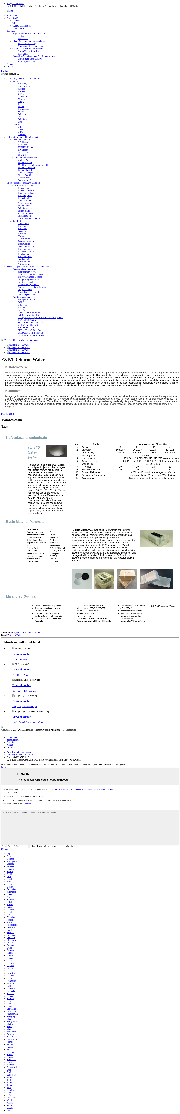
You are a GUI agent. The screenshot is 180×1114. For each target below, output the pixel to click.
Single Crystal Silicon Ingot (24, 706)
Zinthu (21, 36)
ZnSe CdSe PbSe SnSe (28, 325)
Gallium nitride (24, 178)
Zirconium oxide (25, 213)
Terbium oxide (24, 259)
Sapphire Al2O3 (25, 180)
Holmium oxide (25, 249)
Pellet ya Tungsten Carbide (30, 277)
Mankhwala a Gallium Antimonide (33, 165)
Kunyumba (12, 15)
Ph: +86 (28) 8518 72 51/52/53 (20, 754)
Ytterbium (22, 233)
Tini (20, 117)
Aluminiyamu (24, 86)
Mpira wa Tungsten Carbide (30, 274)
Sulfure (21, 111)
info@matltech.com (15, 3)
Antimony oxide (25, 195)
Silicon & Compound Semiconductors (29, 41)
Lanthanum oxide (26, 251)
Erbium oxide (24, 244)
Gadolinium (23, 223)
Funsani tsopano (8, 414)
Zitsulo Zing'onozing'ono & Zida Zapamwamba (33, 56)
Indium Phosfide (25, 170)
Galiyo (21, 101)
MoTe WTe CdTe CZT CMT (31, 335)
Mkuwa (21, 99)
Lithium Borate (25, 188)
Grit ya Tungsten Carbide (29, 279)
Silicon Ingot (23, 152)
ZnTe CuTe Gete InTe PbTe (30, 333)
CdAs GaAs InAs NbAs (29, 312)
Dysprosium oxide (26, 241)
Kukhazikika (18, 28)
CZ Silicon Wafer (20, 675)
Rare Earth (23, 54)
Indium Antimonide (26, 167)
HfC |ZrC (22, 307)
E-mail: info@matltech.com (19, 752)
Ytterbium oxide (25, 261)
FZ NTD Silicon (25, 147)
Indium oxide (24, 205)
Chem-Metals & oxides (28, 51)
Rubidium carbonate (27, 193)
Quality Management (21, 26)
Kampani (16, 20)
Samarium (22, 228)
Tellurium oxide (25, 208)
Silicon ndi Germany (27, 43)
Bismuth (21, 91)
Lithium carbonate (26, 190)
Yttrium (21, 236)
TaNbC (21, 302)
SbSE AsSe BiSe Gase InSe (30, 322)
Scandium (22, 231)
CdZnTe (21, 132)
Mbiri (14, 23)
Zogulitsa (11, 31)
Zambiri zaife (13, 18)
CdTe (20, 129)
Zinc (20, 122)
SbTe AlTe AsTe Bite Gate (30, 330)
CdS (20, 127)
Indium (21, 106)
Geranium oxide (25, 203)
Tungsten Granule (26, 282)
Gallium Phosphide (26, 172)
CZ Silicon (23, 142)
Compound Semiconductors (30, 46)
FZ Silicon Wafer (14, 635)
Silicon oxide (24, 211)
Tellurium (22, 119)
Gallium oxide (24, 200)
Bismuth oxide (24, 198)
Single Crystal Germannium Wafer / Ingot (30, 722)
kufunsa (4, 767)
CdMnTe (22, 134)
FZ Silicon (22, 144)
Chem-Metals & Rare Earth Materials (28, 48)
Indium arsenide (25, 162)
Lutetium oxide (25, 254)
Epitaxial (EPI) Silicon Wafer (27, 632)
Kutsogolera (23, 109)
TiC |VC (22, 310)
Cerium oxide (24, 239)
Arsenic (21, 89)
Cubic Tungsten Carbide (29, 292)
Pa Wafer (22, 155)
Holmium (22, 226)
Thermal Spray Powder (28, 284)
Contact (10, 66)
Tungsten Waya (25, 289)
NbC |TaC (22, 305)
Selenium (22, 114)
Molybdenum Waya (27, 272)
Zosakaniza (23, 38)
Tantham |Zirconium (27, 294)
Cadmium (22, 96)
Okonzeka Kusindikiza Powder (32, 287)
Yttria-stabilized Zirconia (29, 218)
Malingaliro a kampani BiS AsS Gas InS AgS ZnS (40, 317)
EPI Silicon (23, 150)
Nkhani (10, 64)
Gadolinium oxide (26, 246)
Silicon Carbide (25, 175)
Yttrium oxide (24, 264)
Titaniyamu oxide (25, 216)
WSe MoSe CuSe (26, 327)
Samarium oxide (25, 256)
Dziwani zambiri (21, 653)
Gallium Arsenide (26, 160)
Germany (22, 104)
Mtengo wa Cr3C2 (26, 300)
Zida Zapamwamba (26, 61)
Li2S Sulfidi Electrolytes (29, 320)
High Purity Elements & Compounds (28, 33)
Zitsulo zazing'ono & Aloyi (30, 59)
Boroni (21, 94)
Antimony (22, 83)
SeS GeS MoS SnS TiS (28, 315)
